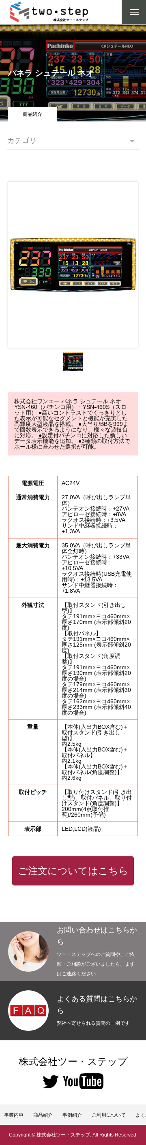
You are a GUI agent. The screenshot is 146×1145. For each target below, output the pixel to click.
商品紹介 (32, 114)
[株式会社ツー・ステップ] (49, 12)
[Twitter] (51, 1081)
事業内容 (14, 1115)
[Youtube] (83, 1081)
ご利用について (109, 1115)
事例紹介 (72, 1115)
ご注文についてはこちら (73, 870)
